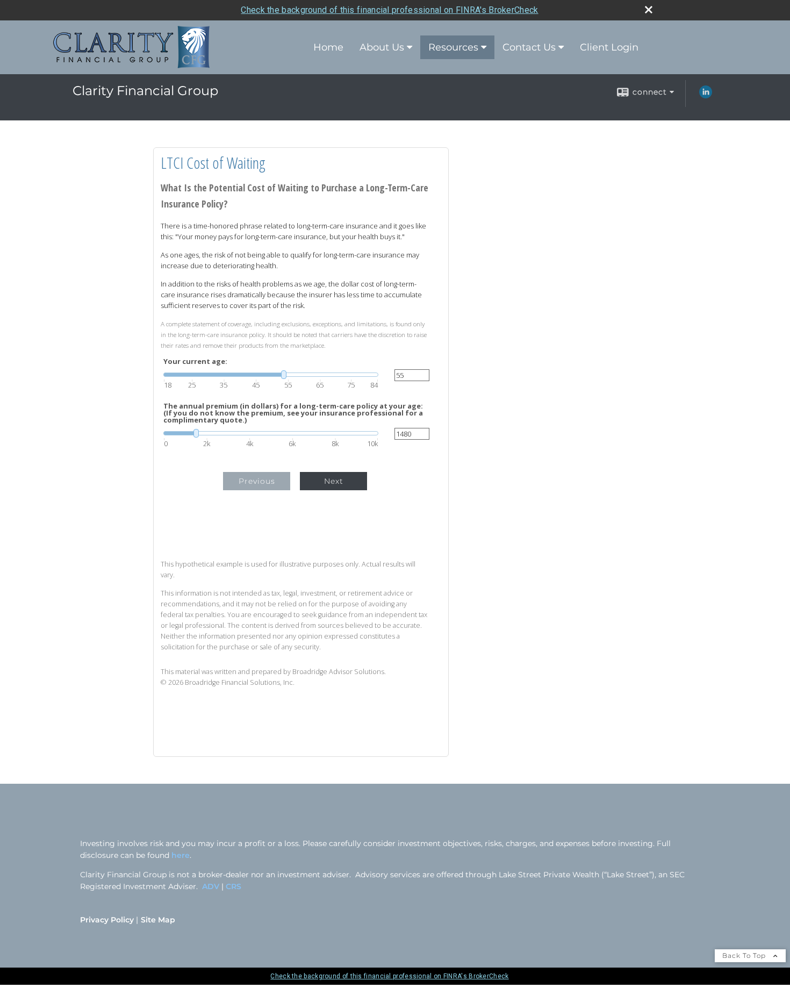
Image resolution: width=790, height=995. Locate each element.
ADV (211, 886)
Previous (257, 481)
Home (328, 47)
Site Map (158, 920)
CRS (233, 886)
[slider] (270, 375)
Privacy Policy (107, 920)
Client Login (609, 47)
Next (333, 481)
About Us (382, 47)
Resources (453, 47)
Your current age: (195, 361)
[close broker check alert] (648, 9)
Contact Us (529, 47)
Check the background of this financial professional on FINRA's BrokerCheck (389, 10)
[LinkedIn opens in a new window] (705, 96)
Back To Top (745, 955)
